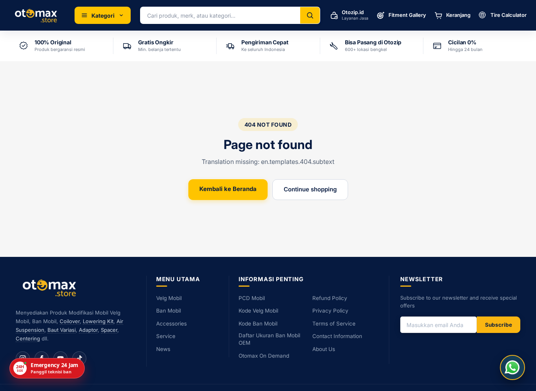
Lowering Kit (98, 321)
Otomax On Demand (264, 356)
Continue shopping (310, 189)
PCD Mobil (252, 298)
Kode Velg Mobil (258, 310)
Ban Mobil (168, 310)
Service (165, 336)
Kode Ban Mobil (258, 323)
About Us (323, 349)
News (163, 349)
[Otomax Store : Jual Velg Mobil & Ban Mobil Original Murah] (37, 15)
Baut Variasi (61, 330)
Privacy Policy (330, 310)
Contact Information (337, 336)
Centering (28, 338)
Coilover (70, 321)
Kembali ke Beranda (228, 189)
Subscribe (498, 325)
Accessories (171, 323)
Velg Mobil (169, 298)
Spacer (109, 330)
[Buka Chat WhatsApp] (512, 367)
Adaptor (88, 330)
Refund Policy (329, 298)
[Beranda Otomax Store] (51, 288)
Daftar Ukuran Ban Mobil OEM (269, 339)
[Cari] (310, 15)
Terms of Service (334, 323)
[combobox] (220, 15)
